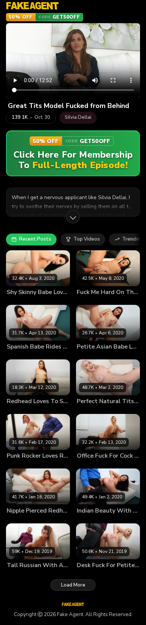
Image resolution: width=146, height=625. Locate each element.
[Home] (32, 6)
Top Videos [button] (86, 239)
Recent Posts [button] (35, 239)
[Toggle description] (73, 216)
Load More (73, 585)
